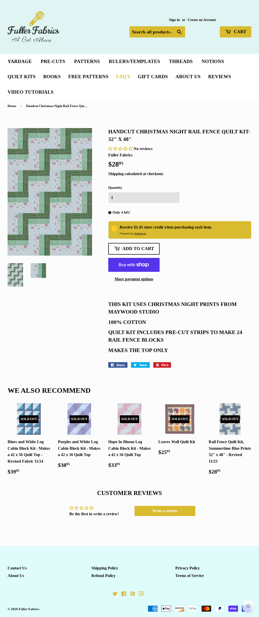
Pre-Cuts (53, 61)
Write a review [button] (165, 511)
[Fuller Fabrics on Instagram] (141, 594)
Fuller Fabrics (29, 609)
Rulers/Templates (134, 61)
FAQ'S (123, 76)
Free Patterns (88, 76)
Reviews (219, 76)
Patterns (87, 61)
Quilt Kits (22, 76)
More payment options (134, 279)
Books (52, 76)
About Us (188, 76)
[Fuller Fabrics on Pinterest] (132, 594)
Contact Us (17, 568)
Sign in (174, 20)
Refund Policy (103, 575)
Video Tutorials (31, 92)
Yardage (20, 61)
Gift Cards (153, 76)
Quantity (115, 188)
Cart (239, 31)
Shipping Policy (104, 568)
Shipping (116, 174)
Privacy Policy (187, 568)
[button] (121, 149)
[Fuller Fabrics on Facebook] (123, 594)
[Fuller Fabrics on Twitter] (115, 594)
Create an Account (202, 20)
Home (12, 106)
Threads (181, 61)
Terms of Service (189, 575)
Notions (213, 61)
